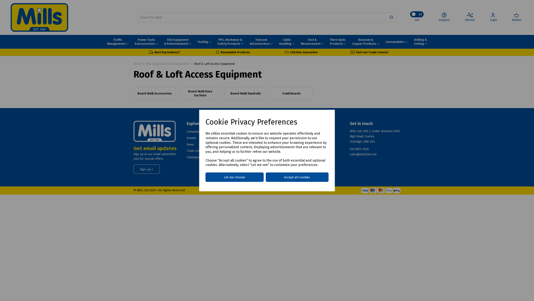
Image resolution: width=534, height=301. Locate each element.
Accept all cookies (297, 177)
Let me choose (234, 177)
